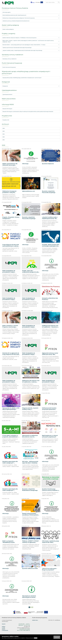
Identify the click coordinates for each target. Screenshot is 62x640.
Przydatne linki (6, 119)
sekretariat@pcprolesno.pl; (23, 627)
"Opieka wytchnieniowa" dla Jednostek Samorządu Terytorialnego (17, 47)
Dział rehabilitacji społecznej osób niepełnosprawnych (14, 15)
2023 (4, 136)
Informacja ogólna (6, 12)
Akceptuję (57, 637)
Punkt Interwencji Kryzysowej (9, 67)
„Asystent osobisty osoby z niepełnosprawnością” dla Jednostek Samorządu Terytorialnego (22, 50)
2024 (4, 134)
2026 (4, 128)
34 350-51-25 (27, 626)
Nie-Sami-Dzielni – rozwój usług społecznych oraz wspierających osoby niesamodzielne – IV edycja (24, 44)
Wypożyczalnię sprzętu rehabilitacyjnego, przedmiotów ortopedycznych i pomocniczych (22, 77)
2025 (4, 131)
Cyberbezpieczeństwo (7, 94)
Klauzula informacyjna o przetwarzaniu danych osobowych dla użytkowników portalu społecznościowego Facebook (28, 111)
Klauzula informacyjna (7, 108)
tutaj (36, 638)
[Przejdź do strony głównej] (8, 2)
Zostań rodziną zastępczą (8, 29)
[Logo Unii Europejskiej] (39, 2)
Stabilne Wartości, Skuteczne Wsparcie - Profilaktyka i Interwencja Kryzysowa (19, 37)
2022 (4, 139)
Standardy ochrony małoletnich (9, 58)
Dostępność (5, 86)
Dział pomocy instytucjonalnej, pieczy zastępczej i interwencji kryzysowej (19, 18)
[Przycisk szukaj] (59, 2)
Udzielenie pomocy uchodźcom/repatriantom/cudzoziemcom (16, 20)
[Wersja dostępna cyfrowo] (33, 2)
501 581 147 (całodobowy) (54, 620)
